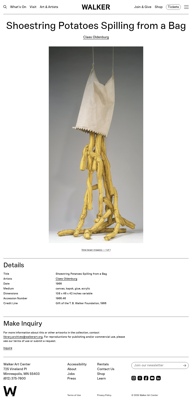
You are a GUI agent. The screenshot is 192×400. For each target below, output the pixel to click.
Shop (159, 7)
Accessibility (77, 364)
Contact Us (105, 369)
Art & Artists (49, 7)
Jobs (71, 374)
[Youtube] (152, 378)
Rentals (103, 364)
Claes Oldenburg (96, 37)
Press (71, 378)
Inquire (7, 348)
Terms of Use (74, 395)
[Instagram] (133, 378)
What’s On (18, 7)
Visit (33, 7)
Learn (101, 378)
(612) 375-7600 (14, 378)
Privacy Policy (104, 395)
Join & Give (142, 7)
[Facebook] (146, 378)
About (71, 369)
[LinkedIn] (158, 378)
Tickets (173, 7)
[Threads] (140, 378)
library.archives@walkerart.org (23, 336)
